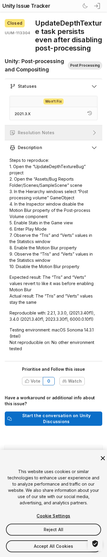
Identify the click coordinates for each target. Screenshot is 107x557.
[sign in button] (97, 6)
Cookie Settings (53, 515)
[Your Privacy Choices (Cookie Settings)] (95, 543)
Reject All (53, 529)
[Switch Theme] (85, 6)
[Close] (102, 458)
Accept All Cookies (53, 546)
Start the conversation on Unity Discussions (56, 418)
